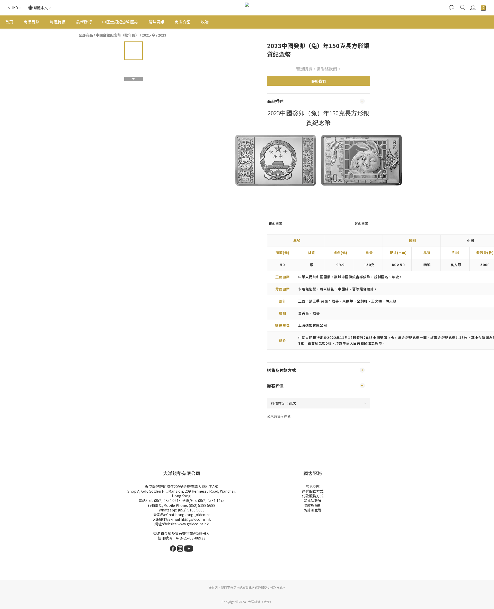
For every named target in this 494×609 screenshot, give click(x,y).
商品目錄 (31, 21)
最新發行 (84, 21)
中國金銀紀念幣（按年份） (117, 35)
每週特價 (58, 21)
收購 (205, 21)
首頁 (9, 21)
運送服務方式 (312, 491)
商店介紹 (183, 21)
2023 (162, 35)
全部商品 (85, 35)
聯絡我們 (318, 81)
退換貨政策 (313, 500)
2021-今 (148, 35)
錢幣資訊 (156, 21)
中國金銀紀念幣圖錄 (120, 21)
